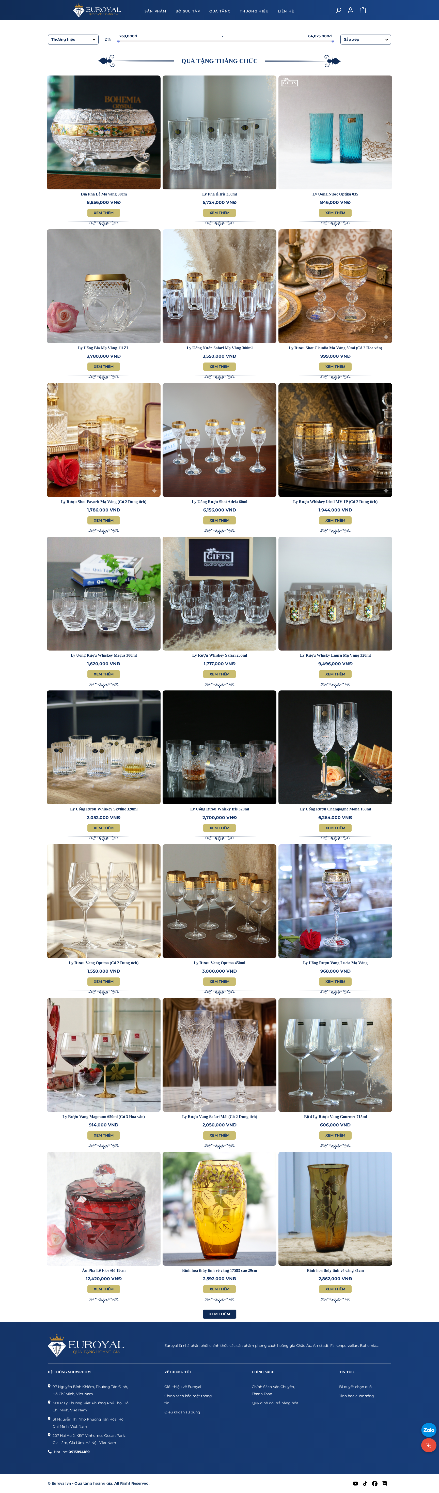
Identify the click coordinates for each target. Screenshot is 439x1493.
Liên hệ (286, 11)
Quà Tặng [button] (220, 11)
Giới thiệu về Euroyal (182, 1386)
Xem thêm (219, 1314)
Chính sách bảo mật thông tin (188, 1399)
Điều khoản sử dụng (182, 1412)
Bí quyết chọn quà (355, 1386)
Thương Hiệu (254, 11)
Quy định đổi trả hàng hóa (275, 1403)
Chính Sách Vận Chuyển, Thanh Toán (273, 1390)
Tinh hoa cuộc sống (356, 1396)
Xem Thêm (104, 212)
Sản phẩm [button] (155, 11)
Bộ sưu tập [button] (188, 11)
